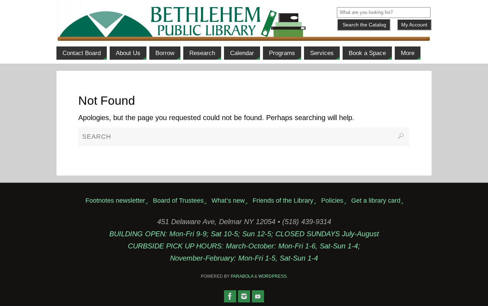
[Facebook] (230, 296)
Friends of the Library (283, 200)
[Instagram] (244, 296)
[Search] (400, 135)
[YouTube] (258, 296)
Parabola (242, 276)
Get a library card (375, 200)
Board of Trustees (178, 200)
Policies (332, 200)
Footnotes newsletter (115, 200)
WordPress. (273, 276)
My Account (414, 25)
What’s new (228, 200)
